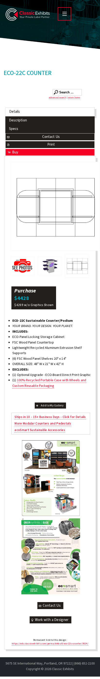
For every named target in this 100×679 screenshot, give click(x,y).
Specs (13, 128)
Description (18, 120)
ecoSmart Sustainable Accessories (40, 430)
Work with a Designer (52, 619)
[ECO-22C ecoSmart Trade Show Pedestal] (55, 206)
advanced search (57, 97)
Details (14, 111)
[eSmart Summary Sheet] (50, 478)
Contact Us (51, 136)
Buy (15, 152)
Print (51, 144)
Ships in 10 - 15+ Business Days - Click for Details (50, 417)
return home (74, 97)
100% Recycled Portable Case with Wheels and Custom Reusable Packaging (49, 383)
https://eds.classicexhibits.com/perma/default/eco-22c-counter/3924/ (50, 643)
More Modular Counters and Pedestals (43, 423)
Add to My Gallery (52, 405)
